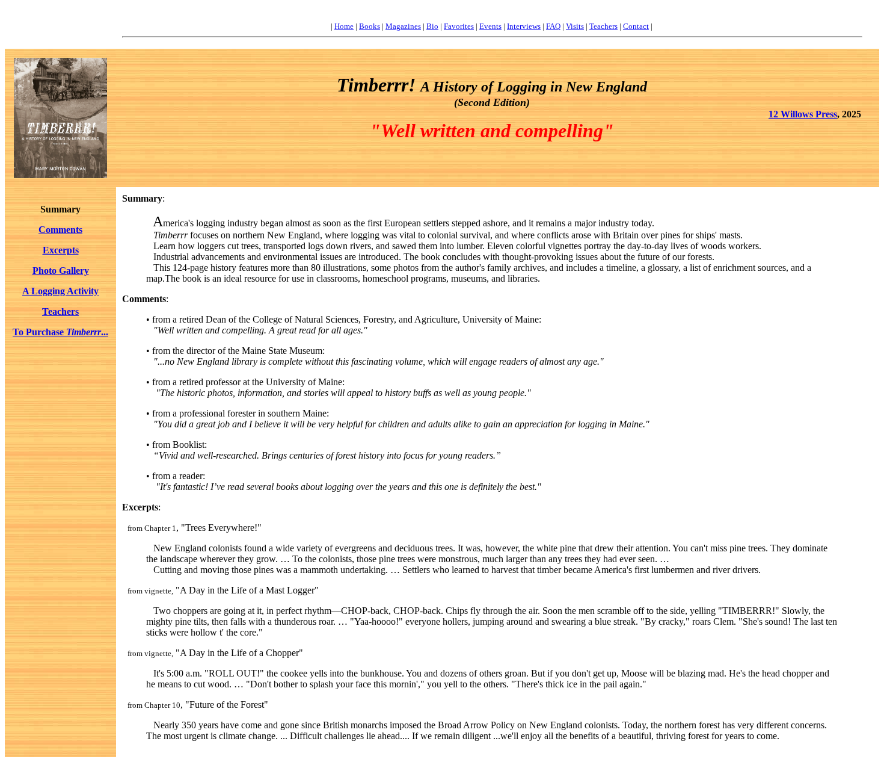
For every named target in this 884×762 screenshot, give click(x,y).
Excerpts (61, 250)
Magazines (403, 26)
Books (369, 26)
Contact (636, 26)
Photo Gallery (60, 270)
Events (490, 26)
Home (344, 26)
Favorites (459, 26)
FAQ (553, 26)
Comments (60, 230)
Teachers (603, 26)
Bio (432, 26)
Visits (575, 26)
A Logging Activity (60, 291)
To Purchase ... (60, 332)
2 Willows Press (805, 114)
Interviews (524, 26)
